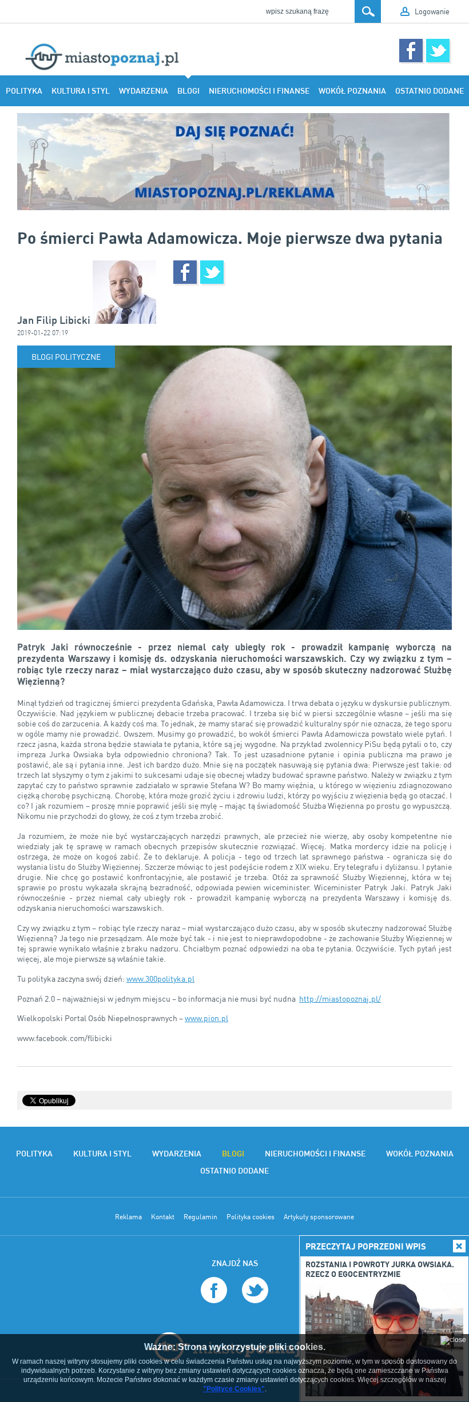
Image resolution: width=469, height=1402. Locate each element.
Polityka (24, 91)
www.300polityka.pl (160, 978)
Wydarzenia (143, 91)
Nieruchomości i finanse (259, 91)
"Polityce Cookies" (234, 1389)
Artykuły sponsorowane (319, 1217)
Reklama (128, 1217)
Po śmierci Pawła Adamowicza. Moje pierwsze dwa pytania (230, 237)
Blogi (188, 91)
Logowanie (432, 11)
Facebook (411, 50)
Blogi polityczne (66, 356)
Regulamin (200, 1217)
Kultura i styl (80, 91)
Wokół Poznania (352, 91)
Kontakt (162, 1217)
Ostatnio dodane (429, 91)
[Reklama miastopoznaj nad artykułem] (234, 161)
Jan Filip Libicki (55, 320)
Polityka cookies (250, 1217)
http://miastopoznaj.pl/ (340, 998)
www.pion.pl (206, 1018)
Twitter (438, 50)
